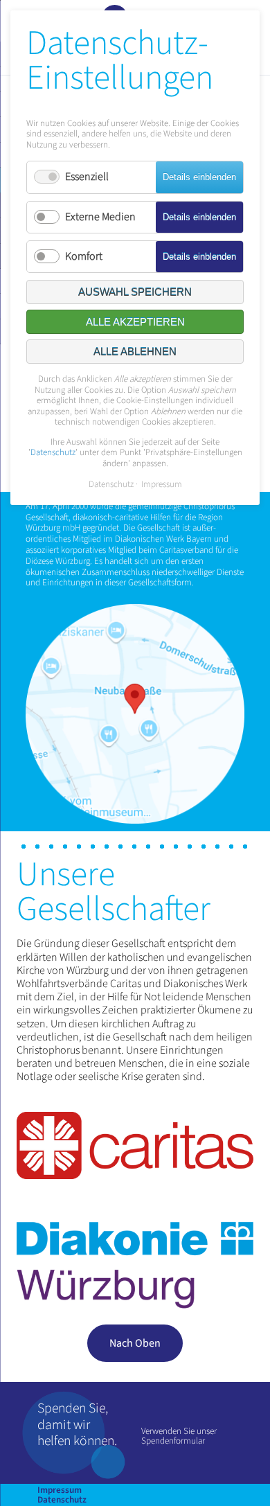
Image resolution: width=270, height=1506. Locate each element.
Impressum (59, 1490)
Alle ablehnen (135, 351)
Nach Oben (135, 1343)
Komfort (83, 256)
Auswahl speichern (135, 292)
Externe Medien (100, 216)
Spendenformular (173, 1441)
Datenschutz (62, 1500)
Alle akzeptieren (135, 322)
